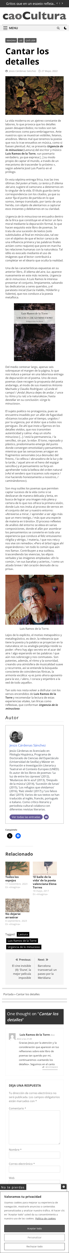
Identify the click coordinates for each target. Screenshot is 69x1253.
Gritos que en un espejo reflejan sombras (30, 3)
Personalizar (35, 1237)
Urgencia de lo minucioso (24, 947)
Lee (20, 40)
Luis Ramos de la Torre (22, 940)
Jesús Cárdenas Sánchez (22, 71)
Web (12, 1178)
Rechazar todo (34, 1246)
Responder (52, 1067)
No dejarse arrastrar (13, 915)
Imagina (11, 40)
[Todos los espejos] (17, 868)
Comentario (17, 1108)
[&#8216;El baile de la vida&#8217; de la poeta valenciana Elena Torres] (45, 868)
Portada (8, 994)
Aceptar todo (34, 1228)
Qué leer (30, 40)
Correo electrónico (22, 1164)
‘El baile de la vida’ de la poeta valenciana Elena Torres (44, 882)
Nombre (15, 1149)
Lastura (23, 934)
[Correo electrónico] (46, 817)
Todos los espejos (12, 878)
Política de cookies (45, 1218)
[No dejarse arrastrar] (17, 905)
